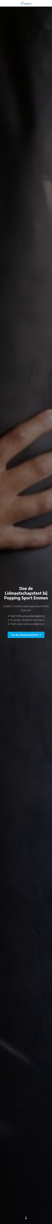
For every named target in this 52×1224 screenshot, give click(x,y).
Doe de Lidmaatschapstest (25, 635)
